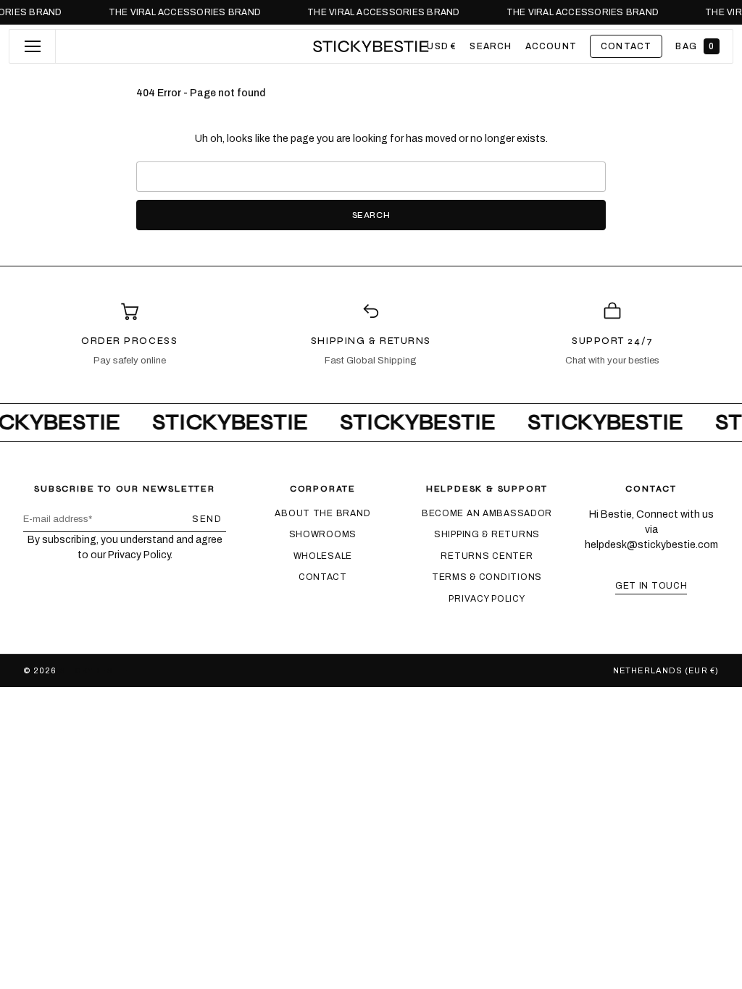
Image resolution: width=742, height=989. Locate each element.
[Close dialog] (631, 388)
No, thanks (512, 635)
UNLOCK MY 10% (512, 590)
